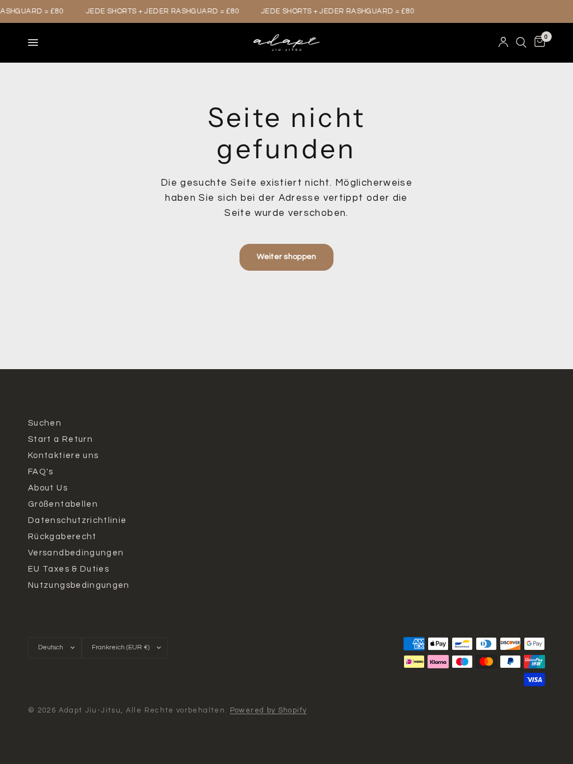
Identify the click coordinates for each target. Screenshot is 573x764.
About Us (48, 488)
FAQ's (41, 472)
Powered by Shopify (268, 710)
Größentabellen (63, 504)
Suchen (45, 423)
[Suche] (521, 42)
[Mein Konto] (503, 42)
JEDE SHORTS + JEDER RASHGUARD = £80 (160, 11)
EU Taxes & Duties (68, 569)
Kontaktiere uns (63, 455)
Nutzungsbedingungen (79, 585)
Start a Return (60, 439)
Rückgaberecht (62, 536)
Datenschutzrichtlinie (77, 520)
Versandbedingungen (76, 553)
